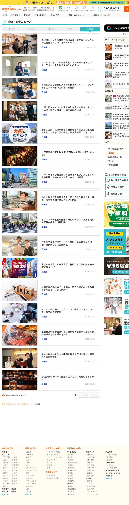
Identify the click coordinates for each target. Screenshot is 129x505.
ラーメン (29, 454)
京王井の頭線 (112, 454)
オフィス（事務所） (54, 452)
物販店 (49, 465)
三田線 (89, 484)
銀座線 (89, 454)
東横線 (70, 486)
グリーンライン (93, 494)
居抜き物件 (51, 475)
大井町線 (71, 492)
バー (28, 462)
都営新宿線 (91, 486)
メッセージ (77, 10)
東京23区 (5, 454)
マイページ (93, 10)
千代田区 (6, 457)
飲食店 (28, 457)
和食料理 (29, 478)
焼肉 (28, 489)
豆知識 (90, 29)
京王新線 (110, 457)
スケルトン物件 (53, 478)
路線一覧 (109, 478)
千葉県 (14, 492)
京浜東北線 (72, 470)
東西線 (89, 462)
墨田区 (5, 462)
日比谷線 (90, 460)
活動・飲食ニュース (24, 404)
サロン (49, 462)
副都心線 (90, 476)
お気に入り (69, 10)
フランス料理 (31, 481)
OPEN (51, 29)
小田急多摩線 (112, 468)
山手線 (70, 454)
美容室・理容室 (53, 454)
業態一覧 (28, 494)
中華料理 (29, 486)
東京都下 (5, 489)
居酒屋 (28, 452)
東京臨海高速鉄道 (112, 470)
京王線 (109, 460)
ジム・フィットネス (54, 457)
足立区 (5, 476)
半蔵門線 (90, 470)
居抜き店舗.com (8, 404)
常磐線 (70, 473)
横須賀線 (71, 481)
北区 (5, 470)
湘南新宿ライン (74, 462)
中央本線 (71, 468)
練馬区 (5, 486)
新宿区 (5, 473)
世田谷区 (15, 465)
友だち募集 (60, 10)
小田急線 (110, 465)
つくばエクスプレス (113, 473)
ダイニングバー (32, 468)
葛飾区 (14, 478)
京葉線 (70, 476)
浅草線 (89, 481)
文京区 (14, 473)
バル (28, 465)
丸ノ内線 (90, 457)
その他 (28, 492)
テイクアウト (31, 470)
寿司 (28, 473)
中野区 (5, 481)
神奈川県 (5, 492)
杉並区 (14, 481)
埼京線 (70, 460)
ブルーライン (92, 492)
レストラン (30, 476)
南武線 (70, 478)
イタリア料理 (31, 484)
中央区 (14, 457)
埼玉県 (14, 489)
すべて (11, 29)
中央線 (70, 457)
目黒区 (5, 478)
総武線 (70, 465)
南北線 (89, 473)
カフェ (28, 460)
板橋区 (14, 484)
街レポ (31, 29)
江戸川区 (6, 484)
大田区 (5, 465)
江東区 (14, 462)
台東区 (14, 460)
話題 (70, 29)
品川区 (14, 476)
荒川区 (14, 470)
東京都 (4, 452)
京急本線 (109, 476)
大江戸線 (90, 489)
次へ (95, 395)
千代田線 (90, 465)
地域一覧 (5, 494)
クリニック (51, 460)
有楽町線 (90, 468)
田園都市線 (72, 489)
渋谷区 (5, 468)
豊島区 (14, 468)
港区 (5, 460)
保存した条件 (85, 10)
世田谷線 (71, 494)
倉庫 (48, 468)
